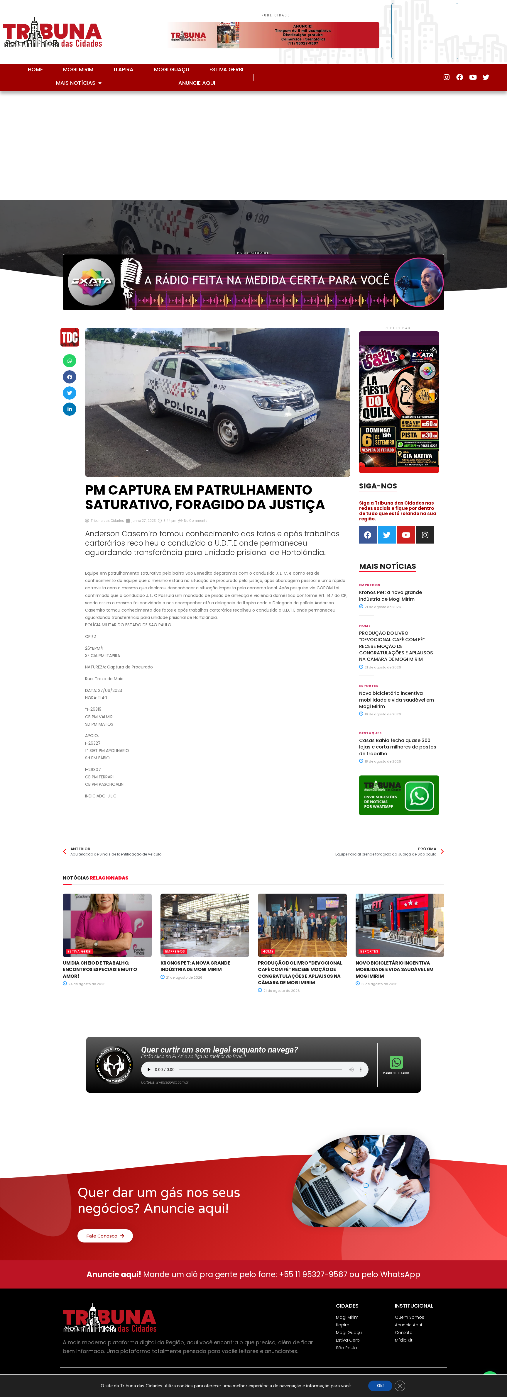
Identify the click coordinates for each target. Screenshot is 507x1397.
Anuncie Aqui (196, 82)
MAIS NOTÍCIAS (75, 82)
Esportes (368, 685)
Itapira (123, 69)
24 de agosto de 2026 (86, 984)
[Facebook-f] (459, 77)
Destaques (370, 733)
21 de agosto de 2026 (382, 607)
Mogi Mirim (78, 69)
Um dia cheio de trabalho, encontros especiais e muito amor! (100, 970)
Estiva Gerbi (226, 69)
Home (35, 69)
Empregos (369, 585)
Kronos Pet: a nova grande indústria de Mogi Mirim (390, 595)
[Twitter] (486, 77)
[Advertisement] (253, 144)
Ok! (380, 1385)
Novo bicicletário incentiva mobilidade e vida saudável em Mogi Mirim (396, 700)
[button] (69, 360)
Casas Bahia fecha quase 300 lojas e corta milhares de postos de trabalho (397, 747)
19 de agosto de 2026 (382, 714)
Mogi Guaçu (171, 69)
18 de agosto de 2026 (382, 761)
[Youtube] (472, 77)
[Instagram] (446, 77)
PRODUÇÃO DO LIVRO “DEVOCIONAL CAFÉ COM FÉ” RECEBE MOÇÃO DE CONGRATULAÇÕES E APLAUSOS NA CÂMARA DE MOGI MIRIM (396, 646)
